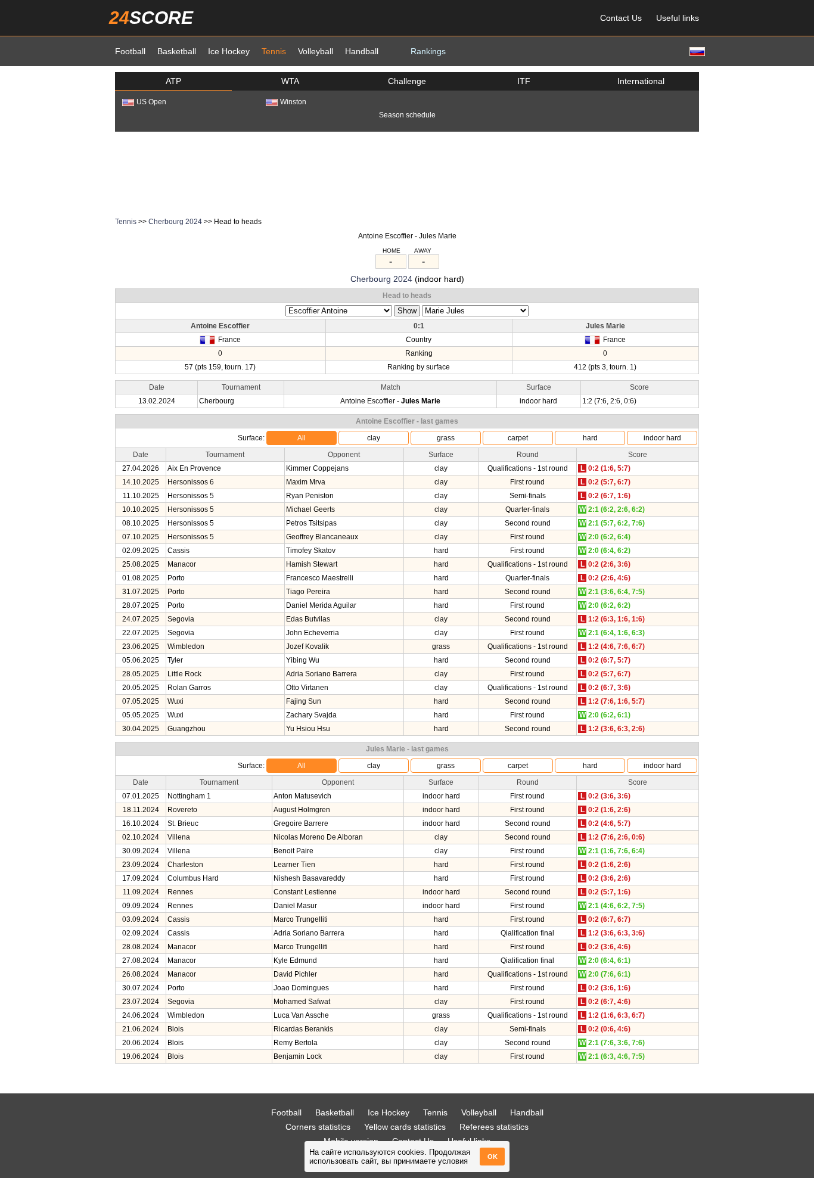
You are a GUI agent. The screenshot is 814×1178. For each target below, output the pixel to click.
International (640, 81)
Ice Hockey (229, 51)
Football (130, 51)
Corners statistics (317, 1127)
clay (373, 438)
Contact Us (621, 18)
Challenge (407, 81)
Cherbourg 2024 (175, 221)
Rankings (428, 51)
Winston (293, 102)
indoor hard (662, 438)
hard (590, 438)
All (301, 438)
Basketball (176, 51)
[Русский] (696, 51)
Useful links (677, 18)
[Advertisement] (407, 173)
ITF (523, 81)
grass (446, 438)
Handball (361, 51)
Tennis (274, 51)
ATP (173, 81)
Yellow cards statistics (405, 1127)
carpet (518, 438)
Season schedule (407, 115)
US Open (151, 102)
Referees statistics (494, 1127)
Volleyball (315, 51)
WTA (290, 81)
